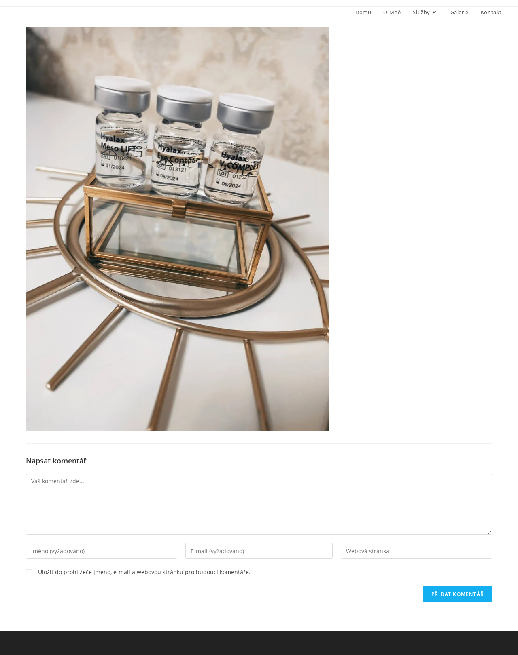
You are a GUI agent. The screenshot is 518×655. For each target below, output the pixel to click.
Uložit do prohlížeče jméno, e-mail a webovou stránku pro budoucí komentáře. (144, 572)
